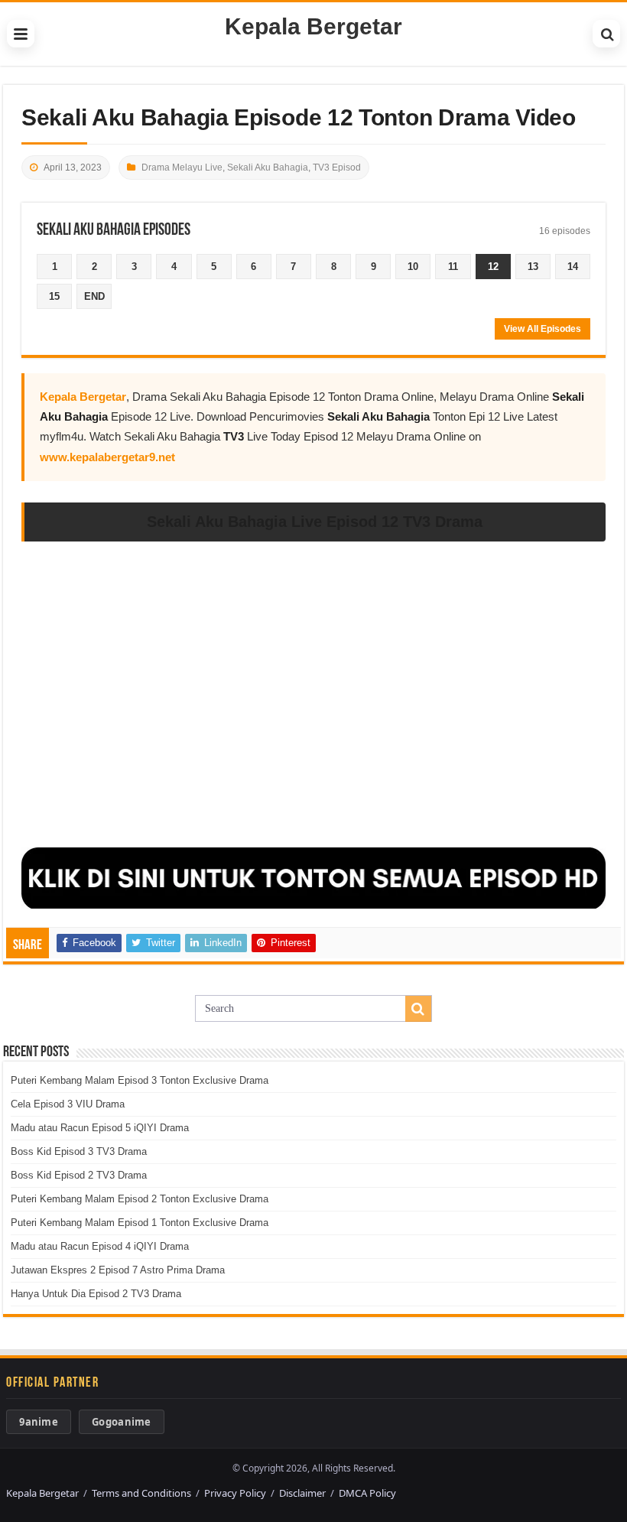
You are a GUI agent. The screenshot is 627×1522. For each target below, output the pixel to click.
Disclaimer (302, 1493)
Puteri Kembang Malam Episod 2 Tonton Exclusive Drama (139, 1199)
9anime (38, 1422)
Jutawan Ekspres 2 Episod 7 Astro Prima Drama (118, 1270)
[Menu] (20, 33)
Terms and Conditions (141, 1493)
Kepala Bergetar (313, 26)
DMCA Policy (367, 1493)
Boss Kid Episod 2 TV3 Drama (79, 1175)
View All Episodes (542, 329)
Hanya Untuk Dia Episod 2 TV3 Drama (96, 1293)
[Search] (606, 33)
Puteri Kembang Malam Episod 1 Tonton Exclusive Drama (139, 1222)
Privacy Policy (235, 1493)
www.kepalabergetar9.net (107, 456)
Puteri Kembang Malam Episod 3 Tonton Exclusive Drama (139, 1080)
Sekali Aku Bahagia (267, 167)
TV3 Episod (337, 167)
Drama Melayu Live (182, 167)
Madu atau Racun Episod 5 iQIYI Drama (100, 1127)
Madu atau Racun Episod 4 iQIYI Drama (100, 1246)
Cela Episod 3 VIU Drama (68, 1104)
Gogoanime (121, 1422)
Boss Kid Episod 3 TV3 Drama (79, 1151)
